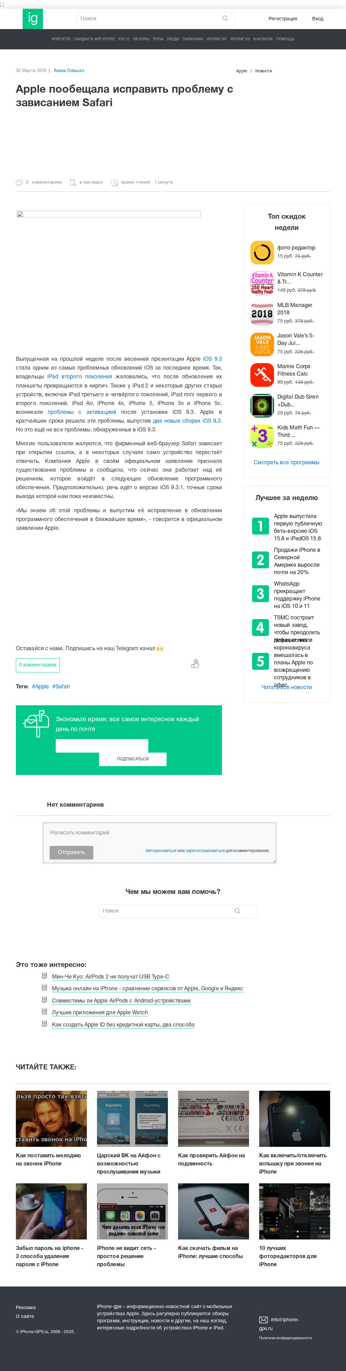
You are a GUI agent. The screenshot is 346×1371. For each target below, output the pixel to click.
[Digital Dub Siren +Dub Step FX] (263, 405)
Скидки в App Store (94, 39)
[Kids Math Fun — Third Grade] (263, 436)
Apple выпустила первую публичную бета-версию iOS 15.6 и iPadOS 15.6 (298, 527)
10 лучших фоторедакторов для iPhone (288, 1256)
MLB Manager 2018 (294, 309)
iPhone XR (217, 39)
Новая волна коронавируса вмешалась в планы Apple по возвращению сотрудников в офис (293, 663)
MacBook (263, 39)
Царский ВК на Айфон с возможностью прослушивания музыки (128, 1164)
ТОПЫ (158, 39)
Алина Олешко (69, 71)
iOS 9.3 (212, 359)
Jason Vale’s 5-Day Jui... (296, 340)
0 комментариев (37, 665)
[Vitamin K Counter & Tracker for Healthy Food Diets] (263, 283)
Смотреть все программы (286, 462)
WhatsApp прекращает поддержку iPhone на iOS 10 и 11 (297, 595)
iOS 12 (124, 39)
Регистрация (283, 19)
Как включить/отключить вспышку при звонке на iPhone (293, 1164)
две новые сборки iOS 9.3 (187, 421)
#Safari (61, 687)
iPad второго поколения (80, 377)
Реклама (26, 1308)
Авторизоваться (161, 851)
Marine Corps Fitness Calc (294, 370)
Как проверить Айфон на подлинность (211, 1160)
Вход (317, 19)
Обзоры (141, 39)
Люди (173, 39)
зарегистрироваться (205, 851)
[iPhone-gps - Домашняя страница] (33, 19)
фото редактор (296, 248)
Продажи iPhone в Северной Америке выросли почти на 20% (297, 561)
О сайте (25, 1317)
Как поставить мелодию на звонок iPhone (48, 1160)
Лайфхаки (192, 39)
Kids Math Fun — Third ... (298, 432)
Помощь (285, 39)
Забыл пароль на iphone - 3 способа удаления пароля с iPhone (49, 1256)
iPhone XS (240, 39)
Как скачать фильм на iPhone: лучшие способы (210, 1252)
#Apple (40, 687)
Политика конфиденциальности (285, 1338)
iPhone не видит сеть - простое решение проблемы (126, 1256)
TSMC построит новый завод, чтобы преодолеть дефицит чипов (297, 629)
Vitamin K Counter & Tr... (300, 279)
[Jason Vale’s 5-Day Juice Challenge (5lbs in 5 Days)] (263, 344)
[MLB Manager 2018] (263, 313)
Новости (61, 39)
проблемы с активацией (82, 412)
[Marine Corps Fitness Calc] (263, 375)
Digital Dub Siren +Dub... (298, 401)
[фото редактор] (263, 252)
